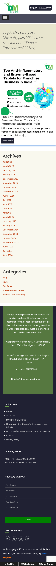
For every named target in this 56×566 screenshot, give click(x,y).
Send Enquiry (48, 564)
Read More (8, 140)
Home (9, 411)
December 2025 (10, 179)
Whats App (29, 564)
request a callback (40, 7)
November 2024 (10, 234)
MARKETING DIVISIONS (16, 420)
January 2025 (9, 225)
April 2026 (7, 162)
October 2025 (9, 187)
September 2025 (10, 191)
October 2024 (9, 238)
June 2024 (8, 255)
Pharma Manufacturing (14, 294)
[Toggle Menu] (5, 17)
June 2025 (7, 204)
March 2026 (8, 166)
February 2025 (9, 221)
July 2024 (7, 251)
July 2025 (7, 200)
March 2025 (8, 217)
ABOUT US (10, 415)
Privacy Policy (12, 439)
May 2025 (7, 208)
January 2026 (9, 174)
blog (5, 277)
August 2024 (9, 246)
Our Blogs (7, 286)
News (5, 282)
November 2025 (10, 183)
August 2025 (8, 196)
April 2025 (7, 212)
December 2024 (10, 229)
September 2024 (11, 242)
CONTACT (11, 435)
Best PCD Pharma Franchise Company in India (28, 431)
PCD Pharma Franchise (13, 290)
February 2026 (9, 170)
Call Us (10, 564)
